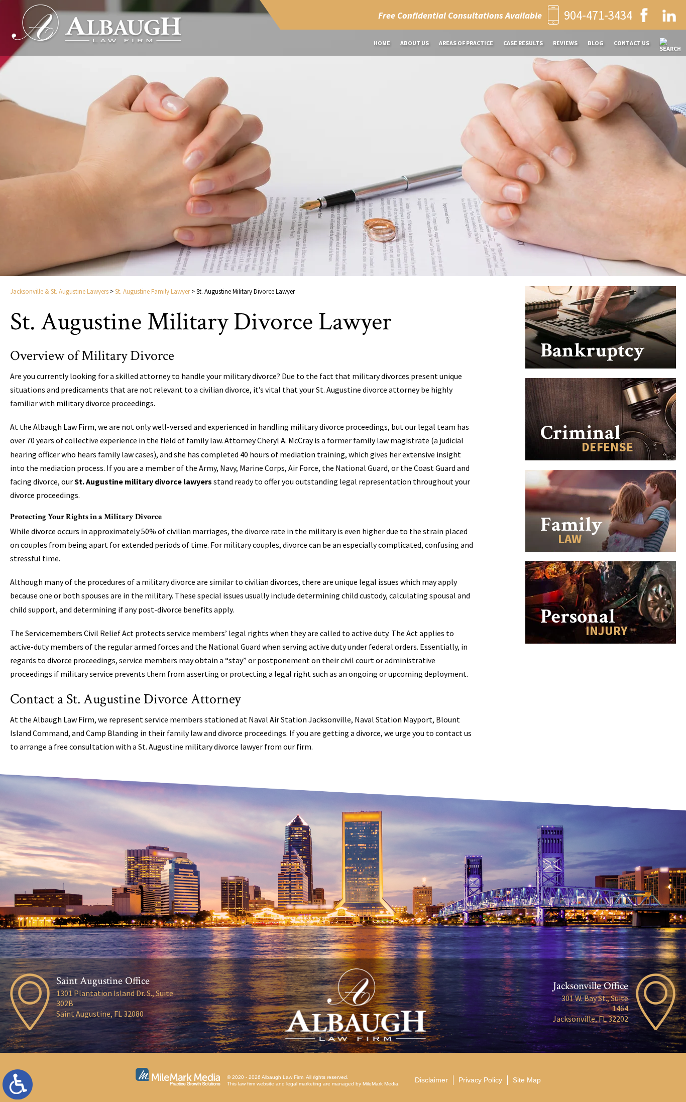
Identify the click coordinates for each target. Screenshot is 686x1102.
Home (382, 43)
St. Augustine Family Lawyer (152, 291)
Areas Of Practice (466, 43)
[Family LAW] (600, 556)
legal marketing (303, 1083)
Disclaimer (431, 1080)
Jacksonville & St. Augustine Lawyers (59, 291)
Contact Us (631, 43)
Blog (596, 43)
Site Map (527, 1080)
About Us (414, 43)
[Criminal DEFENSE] (600, 464)
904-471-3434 (598, 15)
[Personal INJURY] (600, 647)
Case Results (523, 43)
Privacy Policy (480, 1080)
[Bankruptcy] (600, 372)
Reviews (565, 43)
